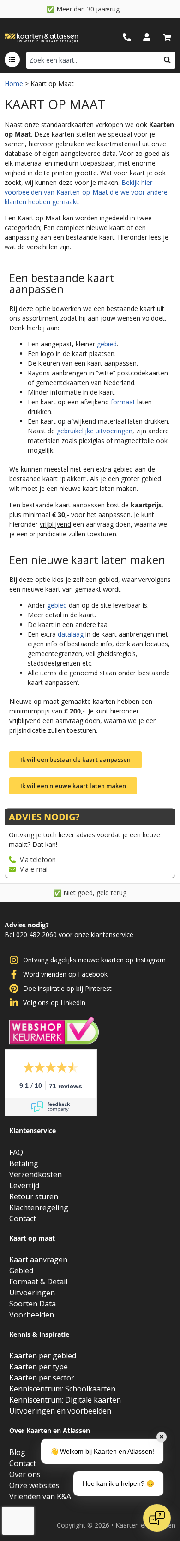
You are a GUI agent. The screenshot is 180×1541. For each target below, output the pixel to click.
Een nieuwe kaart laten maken (87, 559)
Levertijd (24, 1185)
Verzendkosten (35, 1174)
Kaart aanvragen (38, 1259)
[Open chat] (157, 1518)
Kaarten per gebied (42, 1356)
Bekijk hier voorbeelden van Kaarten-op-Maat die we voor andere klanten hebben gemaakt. (86, 192)
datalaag (71, 634)
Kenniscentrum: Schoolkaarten (62, 1389)
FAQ (16, 1152)
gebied (107, 343)
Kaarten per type (38, 1367)
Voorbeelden (31, 1315)
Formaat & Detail (38, 1281)
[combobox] (92, 60)
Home (14, 83)
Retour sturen (33, 1196)
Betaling (23, 1163)
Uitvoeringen (32, 1293)
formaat (123, 401)
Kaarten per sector (41, 1378)
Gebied (21, 1270)
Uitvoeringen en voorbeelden (60, 1411)
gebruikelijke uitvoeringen (94, 430)
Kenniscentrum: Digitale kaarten (65, 1400)
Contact (22, 1218)
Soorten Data (32, 1304)
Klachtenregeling (38, 1207)
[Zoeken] (167, 60)
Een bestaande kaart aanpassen (61, 283)
